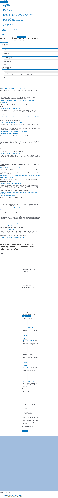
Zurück (2, 241)
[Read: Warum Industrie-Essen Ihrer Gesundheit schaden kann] (10, 133)
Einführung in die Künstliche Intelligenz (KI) (11, 197)
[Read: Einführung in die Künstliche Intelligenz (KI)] (8, 195)
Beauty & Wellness (19, 214)
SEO (17, 229)
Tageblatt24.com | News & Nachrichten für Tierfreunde (19, 38)
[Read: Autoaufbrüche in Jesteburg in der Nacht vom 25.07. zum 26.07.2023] (12, 88)
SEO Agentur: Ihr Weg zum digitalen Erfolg (11, 227)
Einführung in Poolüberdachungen (9, 212)
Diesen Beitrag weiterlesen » (17, 100)
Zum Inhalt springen (3, 0)
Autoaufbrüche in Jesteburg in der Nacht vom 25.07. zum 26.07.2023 (18, 90)
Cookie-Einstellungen (4, 496)
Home (24, 433)
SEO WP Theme (3, 495)
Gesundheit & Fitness (19, 167)
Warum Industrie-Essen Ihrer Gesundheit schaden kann (15, 136)
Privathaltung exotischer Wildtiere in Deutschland (13, 120)
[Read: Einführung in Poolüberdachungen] (6, 209)
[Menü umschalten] (30, 56)
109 (24, 241)
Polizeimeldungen (19, 92)
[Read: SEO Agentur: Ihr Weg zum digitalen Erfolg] (8, 225)
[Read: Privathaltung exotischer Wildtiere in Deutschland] (9, 118)
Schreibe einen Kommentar (10, 92)
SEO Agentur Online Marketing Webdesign (14, 495)
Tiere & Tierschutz (19, 108)
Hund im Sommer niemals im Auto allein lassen (12, 151)
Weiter (39, 241)
